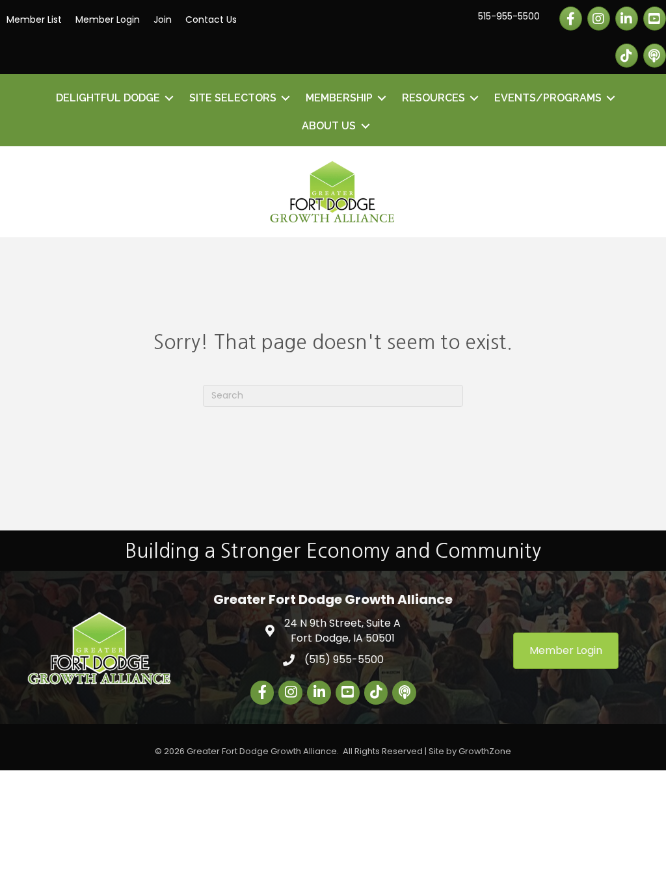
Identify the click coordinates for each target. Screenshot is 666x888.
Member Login (107, 19)
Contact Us (211, 19)
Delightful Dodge (108, 98)
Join (162, 19)
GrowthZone (485, 751)
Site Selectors (232, 98)
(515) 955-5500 (344, 659)
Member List (34, 19)
